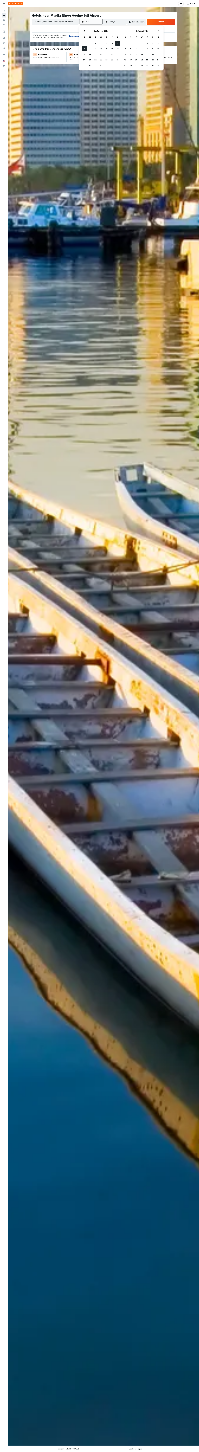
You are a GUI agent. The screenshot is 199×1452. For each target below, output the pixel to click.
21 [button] (90, 60)
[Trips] (4, 54)
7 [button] (89, 49)
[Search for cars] (4, 20)
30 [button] (101, 65)
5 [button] (117, 43)
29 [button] (95, 65)
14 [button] (90, 54)
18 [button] (112, 54)
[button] (3, 3)
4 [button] (112, 43)
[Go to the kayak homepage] (15, 3)
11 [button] (112, 49)
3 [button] (106, 43)
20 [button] (84, 60)
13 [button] (84, 54)
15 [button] (95, 54)
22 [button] (95, 60)
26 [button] (118, 60)
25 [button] (112, 60)
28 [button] (90, 65)
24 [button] (106, 60)
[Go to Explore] (4, 43)
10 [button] (107, 49)
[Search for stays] (4, 15)
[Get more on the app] (4, 31)
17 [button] (106, 54)
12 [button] (118, 49)
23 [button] (101, 60)
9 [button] (101, 49)
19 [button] (118, 54)
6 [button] (84, 49)
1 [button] (95, 43)
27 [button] (84, 65)
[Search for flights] (4, 10)
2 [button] (101, 43)
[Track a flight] (4, 48)
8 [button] (95, 49)
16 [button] (101, 54)
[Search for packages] (4, 25)
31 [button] (158, 65)
